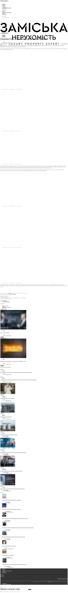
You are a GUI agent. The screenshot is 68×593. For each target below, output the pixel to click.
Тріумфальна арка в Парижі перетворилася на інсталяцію (8, 434)
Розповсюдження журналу (7, 12)
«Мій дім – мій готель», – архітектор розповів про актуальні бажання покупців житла (15, 518)
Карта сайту (4, 14)
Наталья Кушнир (5, 472)
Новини (3, 35)
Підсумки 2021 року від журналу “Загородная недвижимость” (11, 509)
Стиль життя (4, 469)
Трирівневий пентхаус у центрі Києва (8, 555)
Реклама (3, 13)
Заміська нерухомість (4, 0)
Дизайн (3, 36)
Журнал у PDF (4, 16)
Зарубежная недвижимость (6, 307)
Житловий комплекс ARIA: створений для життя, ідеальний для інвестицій (13, 536)
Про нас (3, 11)
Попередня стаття (3, 309)
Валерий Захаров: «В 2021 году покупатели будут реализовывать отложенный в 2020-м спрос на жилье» (18, 527)
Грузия (3, 306)
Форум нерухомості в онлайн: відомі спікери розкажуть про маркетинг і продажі (12, 488)
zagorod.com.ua (49, 581)
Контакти (4, 10)
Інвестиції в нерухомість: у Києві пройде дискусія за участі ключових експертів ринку (13, 452)
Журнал (3, 414)
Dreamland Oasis (5, 305)
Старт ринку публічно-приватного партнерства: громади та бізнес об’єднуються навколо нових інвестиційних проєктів (18, 379)
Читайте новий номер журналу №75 (5, 416)
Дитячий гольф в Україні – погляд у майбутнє (7, 398)
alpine (4, 363)
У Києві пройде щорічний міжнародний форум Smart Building (11, 500)
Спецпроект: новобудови (6, 17)
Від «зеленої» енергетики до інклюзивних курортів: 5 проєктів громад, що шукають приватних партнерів (16, 372)
